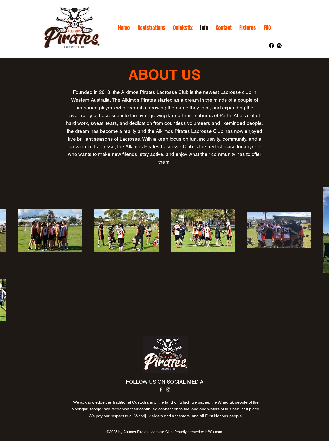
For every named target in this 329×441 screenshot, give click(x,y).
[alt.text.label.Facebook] (271, 45)
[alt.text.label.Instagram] (279, 45)
